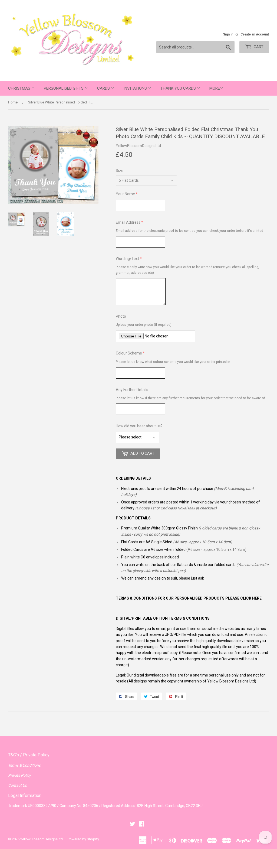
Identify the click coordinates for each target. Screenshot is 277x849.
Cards (104, 88)
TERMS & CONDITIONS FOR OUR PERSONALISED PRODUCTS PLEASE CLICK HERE (189, 598)
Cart (258, 47)
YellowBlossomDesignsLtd (41, 839)
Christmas (19, 88)
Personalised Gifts (64, 88)
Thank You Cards (178, 88)
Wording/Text (127, 258)
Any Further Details (132, 390)
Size (119, 170)
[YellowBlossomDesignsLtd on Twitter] (132, 824)
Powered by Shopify (83, 839)
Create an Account (254, 34)
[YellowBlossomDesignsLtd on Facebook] (141, 824)
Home (13, 102)
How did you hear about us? (139, 426)
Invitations (135, 88)
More (214, 88)
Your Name (125, 194)
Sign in (228, 34)
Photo (121, 316)
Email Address (128, 222)
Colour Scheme (129, 353)
